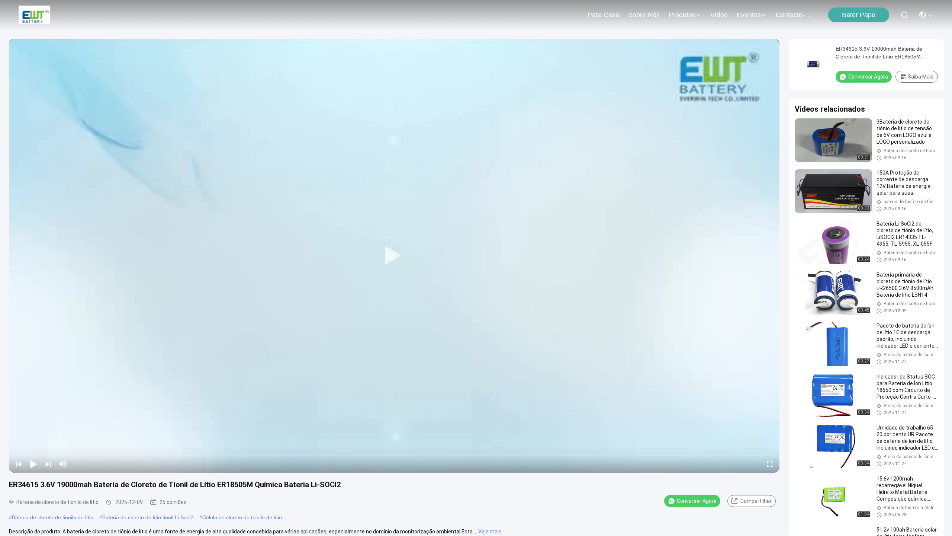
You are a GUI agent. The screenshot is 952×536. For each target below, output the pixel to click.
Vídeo (719, 15)
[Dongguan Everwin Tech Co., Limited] (34, 15)
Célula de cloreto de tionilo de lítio (242, 517)
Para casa (603, 15)
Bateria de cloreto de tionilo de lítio (52, 517)
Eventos (749, 15)
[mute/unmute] (63, 463)
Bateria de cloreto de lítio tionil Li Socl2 (147, 517)
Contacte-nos (793, 15)
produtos (682, 15)
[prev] (18, 463)
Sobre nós (644, 15)
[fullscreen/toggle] (769, 463)
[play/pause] (33, 463)
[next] (48, 463)
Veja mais (490, 532)
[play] (394, 255)
